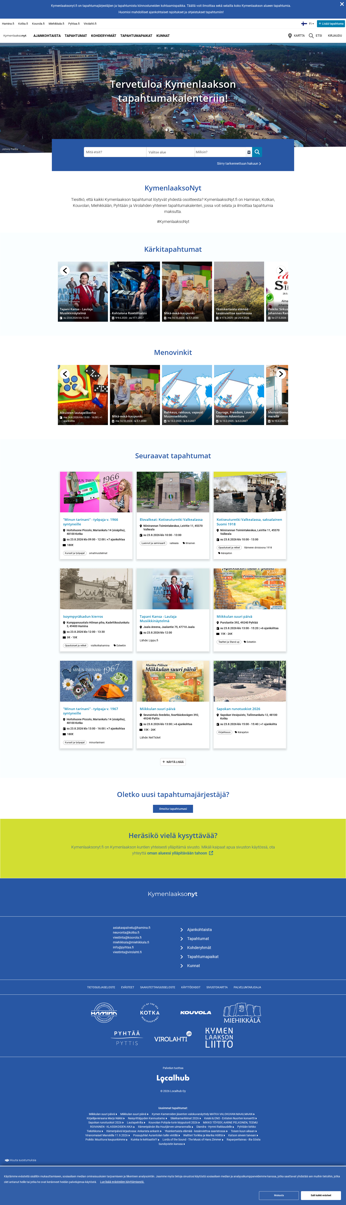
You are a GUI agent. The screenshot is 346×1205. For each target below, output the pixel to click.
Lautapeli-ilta (135, 1122)
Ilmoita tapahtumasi (173, 809)
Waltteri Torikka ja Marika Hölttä (203, 1135)
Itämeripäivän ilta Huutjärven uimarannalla (165, 1126)
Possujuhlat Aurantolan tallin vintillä (155, 1135)
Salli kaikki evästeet (321, 1195)
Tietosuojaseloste (101, 987)
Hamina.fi (8, 23)
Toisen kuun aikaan (243, 1131)
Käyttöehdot (190, 987)
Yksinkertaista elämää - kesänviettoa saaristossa (195, 1131)
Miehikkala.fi (56, 23)
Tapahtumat (76, 36)
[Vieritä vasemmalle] (65, 271)
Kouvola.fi (38, 23)
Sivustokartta (217, 987)
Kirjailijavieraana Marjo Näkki (105, 1118)
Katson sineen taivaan (242, 1135)
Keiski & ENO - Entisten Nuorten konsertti (229, 1118)
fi (312, 22)
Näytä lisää (175, 762)
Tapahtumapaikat (136, 36)
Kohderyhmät (103, 36)
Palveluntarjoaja (247, 987)
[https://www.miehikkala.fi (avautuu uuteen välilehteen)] (242, 1021)
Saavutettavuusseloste (157, 987)
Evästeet (127, 987)
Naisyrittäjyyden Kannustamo (147, 1118)
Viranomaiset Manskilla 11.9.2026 (106, 1135)
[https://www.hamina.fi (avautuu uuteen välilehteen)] (104, 1021)
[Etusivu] (15, 36)
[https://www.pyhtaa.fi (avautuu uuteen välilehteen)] (127, 1046)
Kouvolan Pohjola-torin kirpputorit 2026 (173, 1122)
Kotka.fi (23, 23)
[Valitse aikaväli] (249, 152)
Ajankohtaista (47, 36)
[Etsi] (257, 152)
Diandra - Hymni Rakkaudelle (214, 1126)
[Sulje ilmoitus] (342, 4)
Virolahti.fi (90, 23)
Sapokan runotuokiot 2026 (105, 1122)
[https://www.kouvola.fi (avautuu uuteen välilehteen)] (196, 1021)
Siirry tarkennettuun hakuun (237, 163)
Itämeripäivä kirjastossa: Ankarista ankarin (133, 1131)
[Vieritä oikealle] (281, 271)
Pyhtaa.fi (74, 23)
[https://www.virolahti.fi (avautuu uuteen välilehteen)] (173, 1046)
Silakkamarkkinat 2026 (184, 1118)
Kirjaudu (335, 35)
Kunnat (163, 36)
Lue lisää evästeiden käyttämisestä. (122, 1181)
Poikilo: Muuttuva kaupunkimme (105, 1139)
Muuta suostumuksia (23, 1160)
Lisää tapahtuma (333, 23)
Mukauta (279, 1195)
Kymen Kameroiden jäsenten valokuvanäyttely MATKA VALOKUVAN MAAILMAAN (202, 1114)
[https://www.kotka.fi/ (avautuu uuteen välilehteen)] (150, 1021)
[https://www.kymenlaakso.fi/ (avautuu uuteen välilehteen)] (219, 1046)
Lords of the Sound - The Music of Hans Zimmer (192, 1139)
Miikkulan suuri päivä (102, 1114)
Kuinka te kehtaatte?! (144, 1139)
